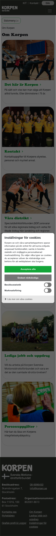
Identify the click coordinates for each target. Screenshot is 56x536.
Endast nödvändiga (28, 278)
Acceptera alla (28, 269)
